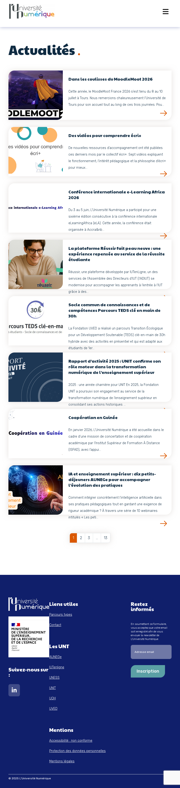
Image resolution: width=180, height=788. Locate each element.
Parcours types (60, 615)
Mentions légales (62, 761)
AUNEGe (55, 657)
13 (105, 538)
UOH (52, 698)
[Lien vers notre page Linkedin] (14, 691)
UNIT (52, 688)
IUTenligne (56, 667)
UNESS (54, 678)
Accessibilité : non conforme (70, 741)
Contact (55, 625)
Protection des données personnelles (77, 751)
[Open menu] (166, 11)
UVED (53, 709)
